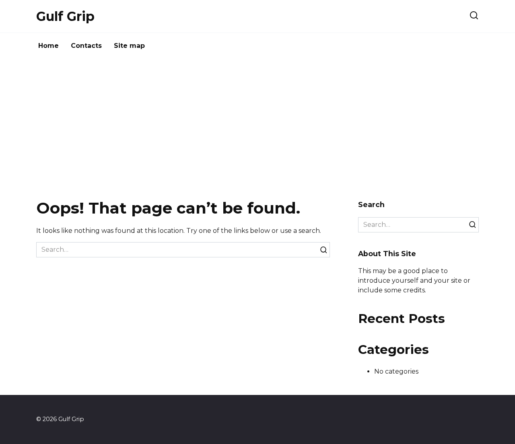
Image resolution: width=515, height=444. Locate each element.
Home (48, 45)
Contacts (86, 45)
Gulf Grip (65, 16)
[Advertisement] (257, 127)
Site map (129, 45)
